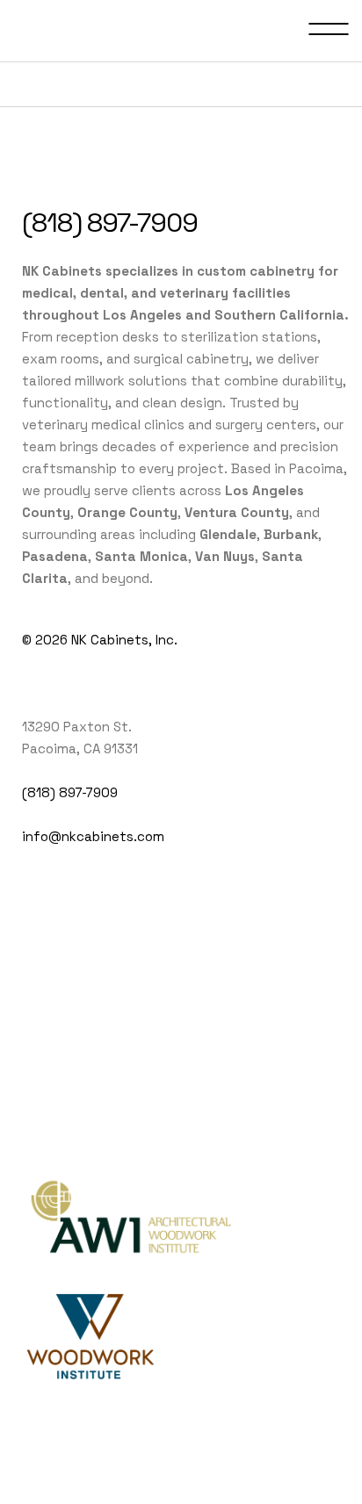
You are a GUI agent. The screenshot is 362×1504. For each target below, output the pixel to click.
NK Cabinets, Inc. (124, 639)
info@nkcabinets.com (93, 836)
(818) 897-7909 (110, 222)
